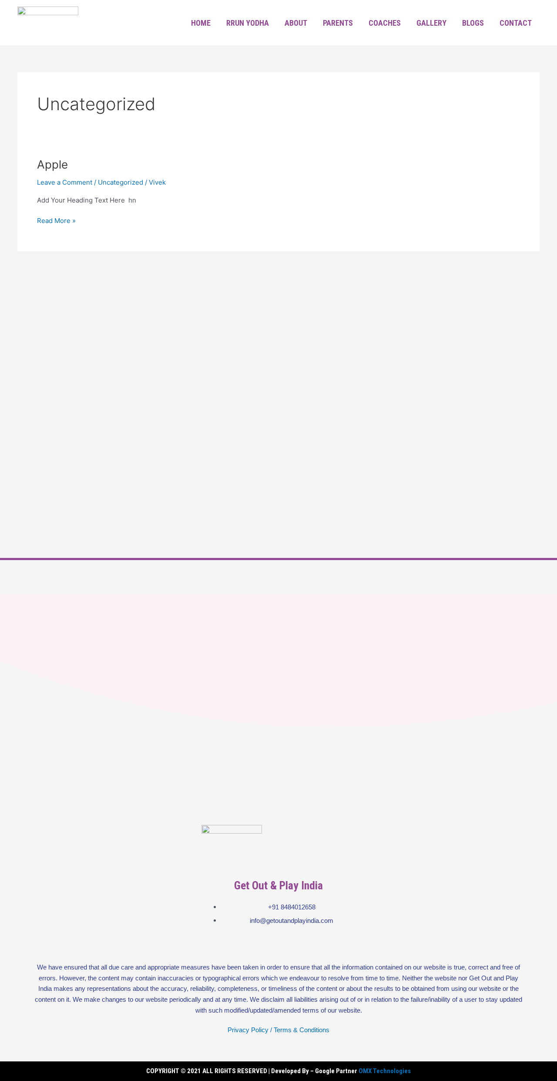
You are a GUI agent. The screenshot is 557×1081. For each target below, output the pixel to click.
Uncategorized (120, 182)
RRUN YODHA (247, 22)
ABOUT (296, 22)
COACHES (385, 22)
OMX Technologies (385, 1071)
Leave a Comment (64, 182)
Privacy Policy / (250, 1030)
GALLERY (431, 22)
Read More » (56, 220)
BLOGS (473, 22)
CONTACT (516, 22)
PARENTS (338, 22)
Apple (52, 164)
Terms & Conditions (301, 1030)
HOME (201, 22)
